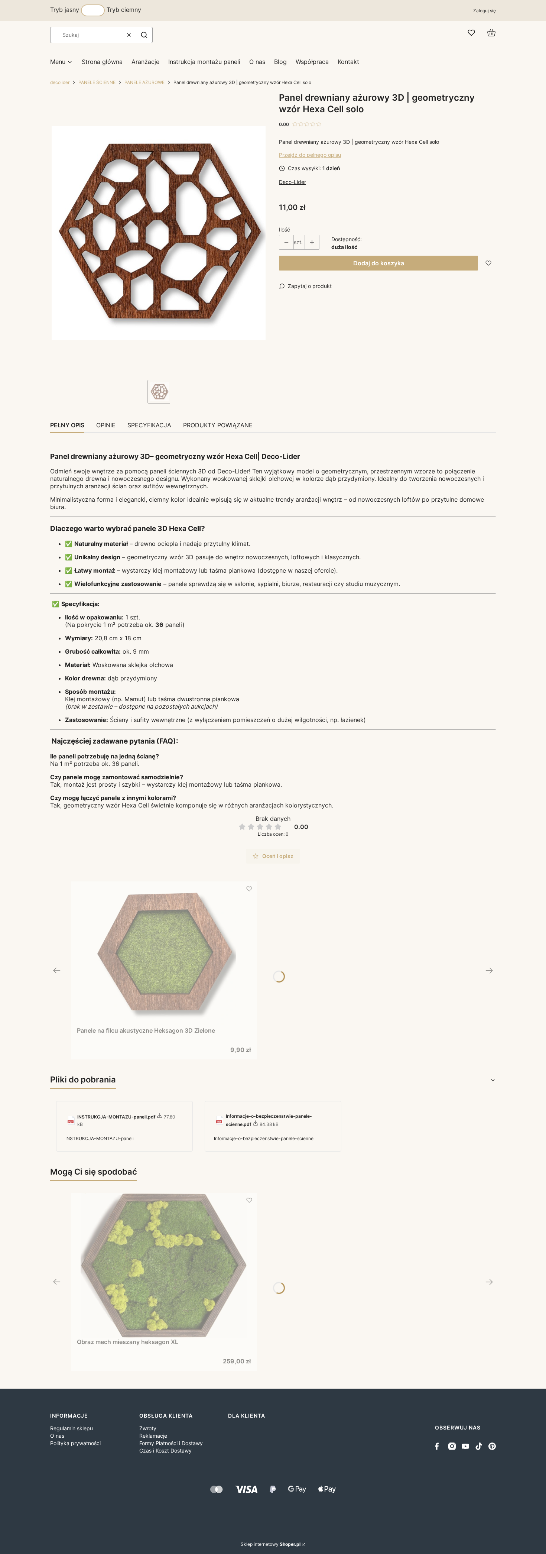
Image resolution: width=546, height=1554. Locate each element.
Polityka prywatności (75, 1443)
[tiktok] (478, 1446)
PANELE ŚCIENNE (97, 82)
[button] (144, 35)
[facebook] (438, 1446)
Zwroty (147, 1428)
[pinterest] (492, 1446)
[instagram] (452, 1446)
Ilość (284, 229)
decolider (59, 82)
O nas (57, 1435)
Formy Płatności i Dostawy (171, 1443)
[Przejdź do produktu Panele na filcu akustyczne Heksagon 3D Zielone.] (164, 953)
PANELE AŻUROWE (144, 82)
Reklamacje (153, 1435)
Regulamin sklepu (71, 1428)
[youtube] (465, 1446)
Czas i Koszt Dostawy (165, 1450)
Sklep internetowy (270, 1544)
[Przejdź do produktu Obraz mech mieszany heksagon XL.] (164, 1265)
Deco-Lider (292, 182)
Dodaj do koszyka (378, 263)
